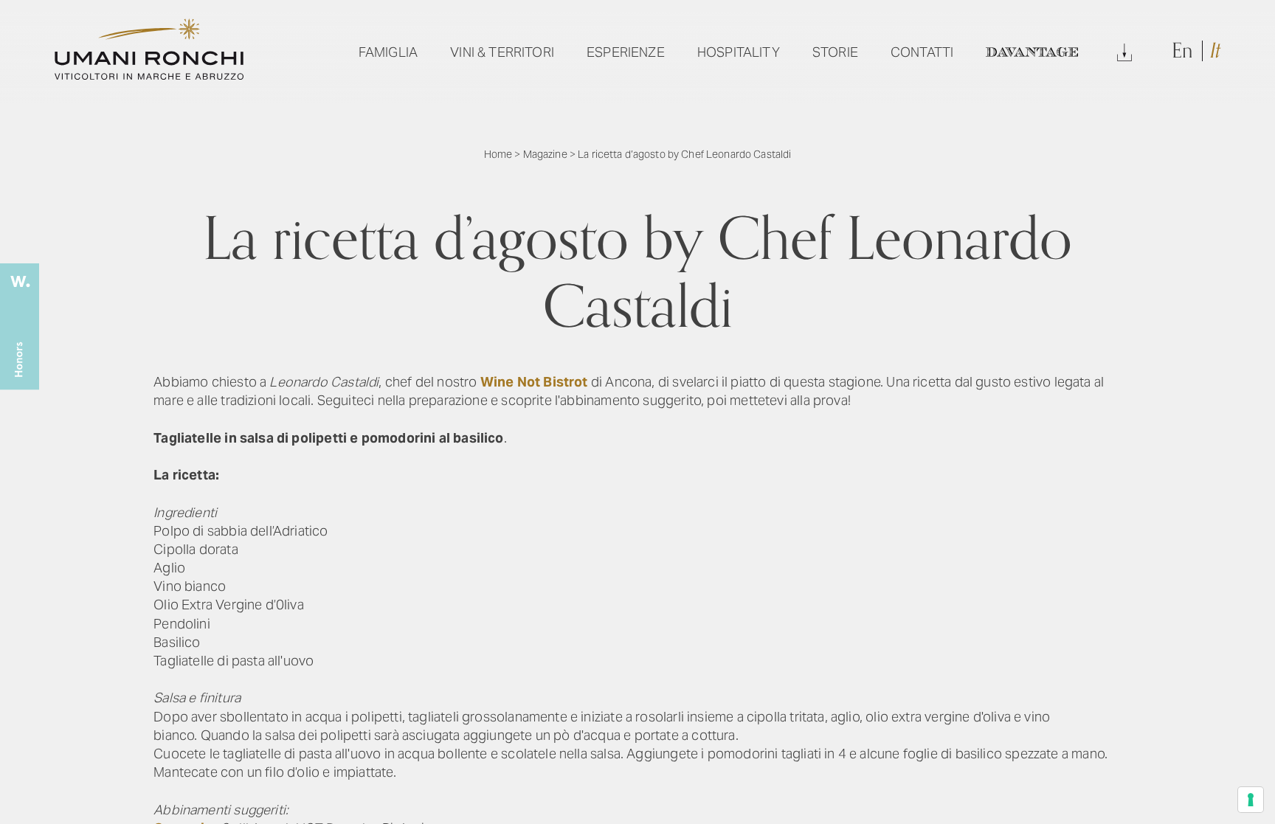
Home (498, 154)
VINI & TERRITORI (502, 52)
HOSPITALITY (738, 52)
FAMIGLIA (388, 52)
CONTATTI (922, 52)
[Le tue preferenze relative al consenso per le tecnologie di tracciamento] (1250, 799)
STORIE (835, 52)
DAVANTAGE (1031, 52)
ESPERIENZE (626, 52)
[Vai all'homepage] (149, 74)
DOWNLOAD (1124, 52)
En (1185, 51)
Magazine (545, 154)
